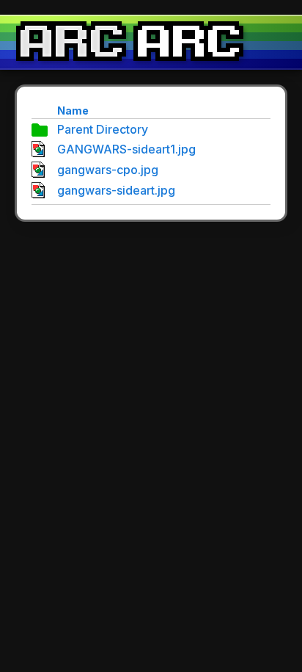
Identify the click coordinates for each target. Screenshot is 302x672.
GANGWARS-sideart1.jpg (126, 149)
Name (73, 110)
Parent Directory (102, 129)
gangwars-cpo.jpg (107, 169)
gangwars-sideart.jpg (116, 190)
